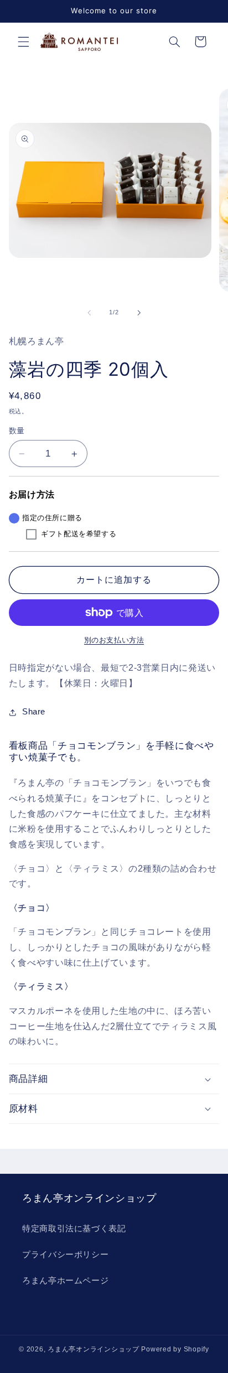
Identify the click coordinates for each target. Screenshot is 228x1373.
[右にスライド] (139, 312)
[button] (23, 41)
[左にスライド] (89, 312)
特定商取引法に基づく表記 (74, 1228)
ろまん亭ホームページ (65, 1280)
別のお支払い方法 (114, 640)
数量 (17, 431)
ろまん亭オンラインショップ (93, 1349)
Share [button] (33, 711)
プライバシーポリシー (65, 1254)
